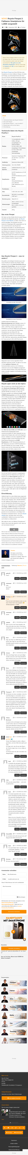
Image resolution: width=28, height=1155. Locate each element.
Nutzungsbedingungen (8, 904)
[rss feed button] (23, 1128)
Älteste (24, 565)
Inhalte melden (14, 1143)
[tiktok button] (16, 1128)
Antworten (23, 578)
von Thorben (22, 27)
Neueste (19, 565)
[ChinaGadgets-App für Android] (11, 573)
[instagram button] (12, 1128)
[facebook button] (5, 1128)
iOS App (10, 1132)
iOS (12, 66)
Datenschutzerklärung (7, 902)
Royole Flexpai (8, 72)
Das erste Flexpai (8, 121)
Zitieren (17, 578)
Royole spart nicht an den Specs (12, 125)
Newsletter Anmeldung (14, 948)
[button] (10, 1122)
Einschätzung (7, 127)
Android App (19, 1132)
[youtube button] (8, 1128)
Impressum (14, 1140)
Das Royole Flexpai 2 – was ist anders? (13, 123)
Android (6, 66)
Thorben (12, 550)
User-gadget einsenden (15, 1098)
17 (4, 27)
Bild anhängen (21, 897)
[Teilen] (14, 529)
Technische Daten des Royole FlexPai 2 (13, 120)
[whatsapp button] (20, 1128)
